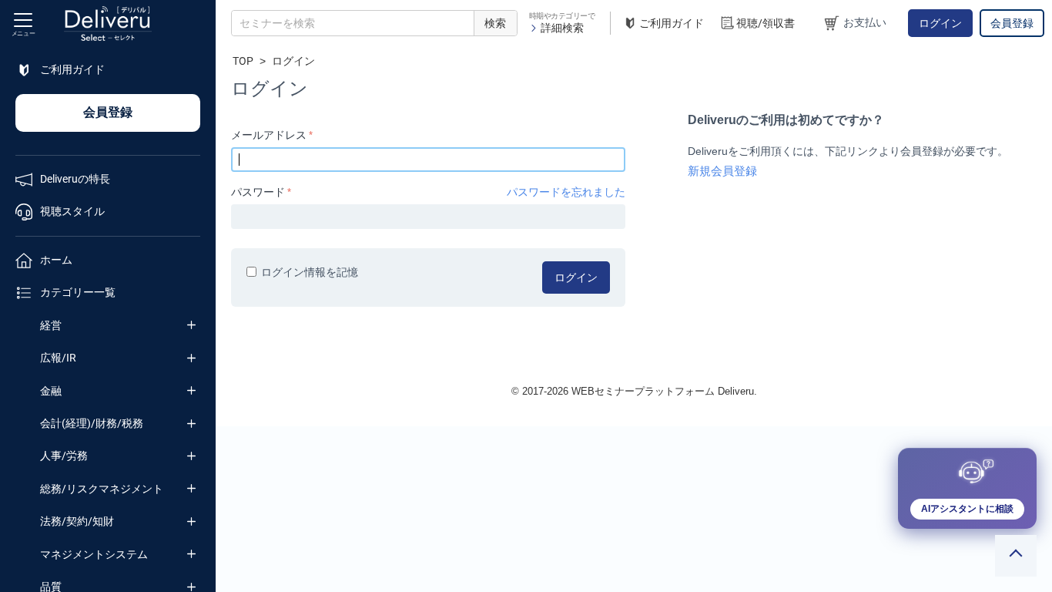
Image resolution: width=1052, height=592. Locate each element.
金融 (51, 391)
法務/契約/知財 (77, 521)
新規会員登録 (722, 171)
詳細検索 (562, 28)
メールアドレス (269, 135)
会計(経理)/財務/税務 (91, 423)
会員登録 (1012, 23)
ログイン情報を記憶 (309, 272)
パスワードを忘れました (566, 192)
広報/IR (58, 358)
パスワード (258, 192)
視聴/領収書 (765, 23)
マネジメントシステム (94, 554)
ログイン (940, 23)
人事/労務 (64, 455)
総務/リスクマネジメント (101, 489)
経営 (51, 325)
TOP (243, 61)
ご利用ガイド (671, 23)
